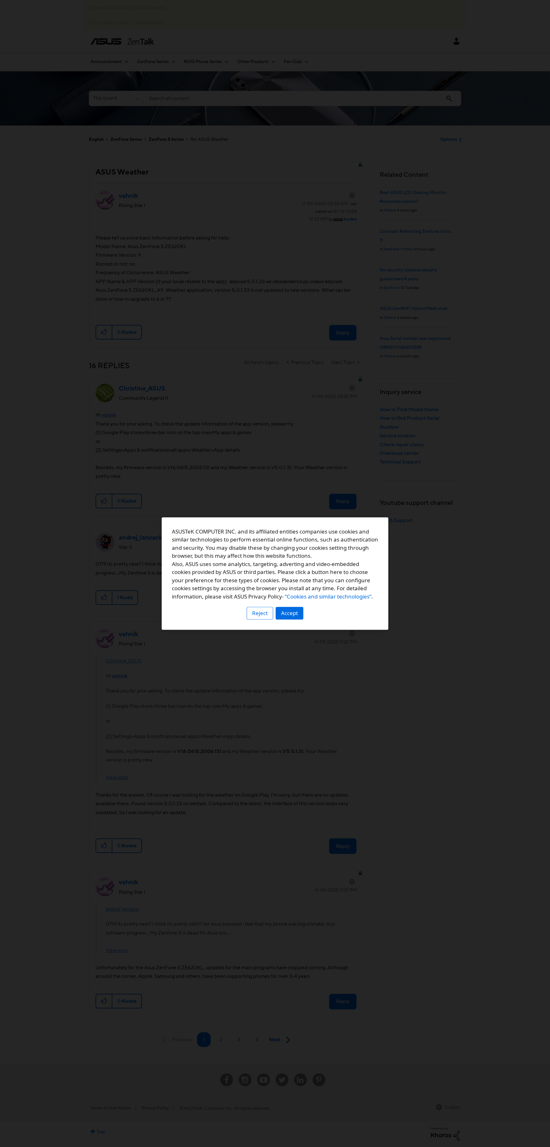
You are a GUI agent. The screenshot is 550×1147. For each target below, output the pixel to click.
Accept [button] (289, 613)
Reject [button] (260, 613)
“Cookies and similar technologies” (328, 596)
